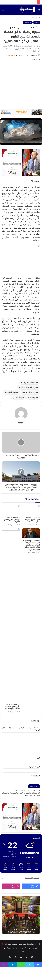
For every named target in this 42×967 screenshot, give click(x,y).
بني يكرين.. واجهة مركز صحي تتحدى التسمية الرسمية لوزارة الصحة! (12, 706)
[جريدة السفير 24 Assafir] (27, 9)
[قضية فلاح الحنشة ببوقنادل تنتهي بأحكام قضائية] (11, 510)
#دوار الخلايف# (11, 392)
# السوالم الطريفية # (29, 382)
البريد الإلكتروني (34, 767)
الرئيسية (36, 18)
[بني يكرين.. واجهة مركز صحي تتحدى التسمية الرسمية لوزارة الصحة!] (11, 615)
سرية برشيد (32, 397)
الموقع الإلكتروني (34, 775)
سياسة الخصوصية (25, 948)
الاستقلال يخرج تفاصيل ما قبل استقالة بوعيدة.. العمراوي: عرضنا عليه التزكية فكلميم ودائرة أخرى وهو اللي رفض (31, 545)
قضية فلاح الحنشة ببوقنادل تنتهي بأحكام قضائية (12, 519)
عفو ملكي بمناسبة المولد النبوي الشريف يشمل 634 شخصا (32, 519)
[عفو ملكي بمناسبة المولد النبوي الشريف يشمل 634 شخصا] (31, 510)
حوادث (29, 18)
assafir (35, 55)
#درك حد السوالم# (30, 392)
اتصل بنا (21, 951)
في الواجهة (27, 22)
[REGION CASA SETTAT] (21, 162)
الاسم (37, 758)
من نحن (15, 948)
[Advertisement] (21, 85)
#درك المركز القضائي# (28, 387)
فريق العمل (7, 948)
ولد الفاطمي (18, 397)
